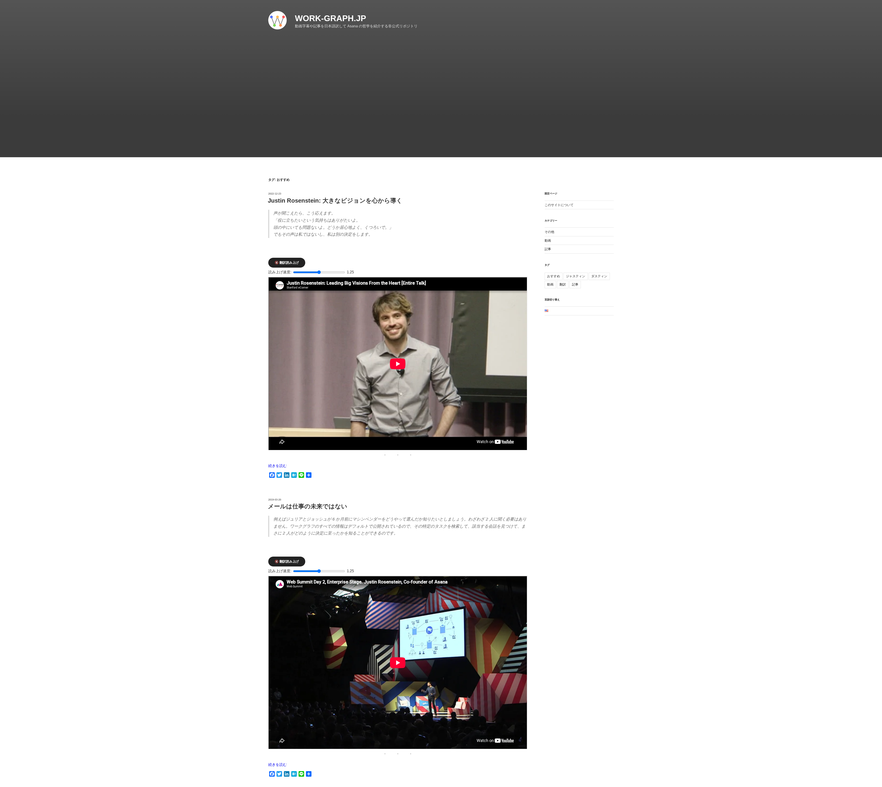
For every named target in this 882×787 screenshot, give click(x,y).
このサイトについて (559, 205)
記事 (548, 249)
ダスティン (599, 276)
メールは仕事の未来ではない (307, 506)
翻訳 (563, 284)
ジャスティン (575, 276)
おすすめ (553, 276)
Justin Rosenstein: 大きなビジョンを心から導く (335, 200)
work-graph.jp (330, 18)
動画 (548, 240)
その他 (549, 232)
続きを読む (277, 466)
